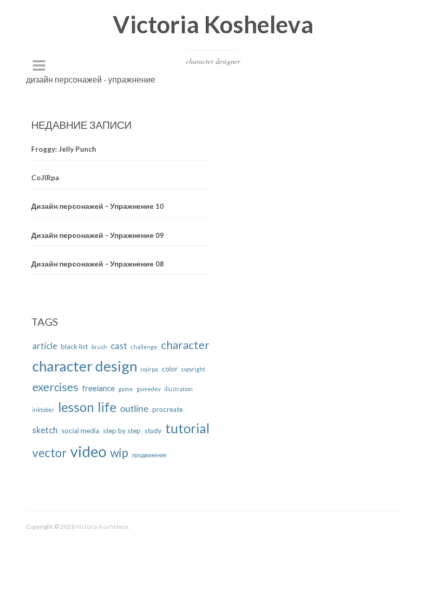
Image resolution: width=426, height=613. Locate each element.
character (185, 345)
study (153, 431)
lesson (76, 407)
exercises (55, 387)
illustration (178, 388)
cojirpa (149, 369)
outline (134, 408)
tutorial (187, 428)
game (125, 388)
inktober (43, 409)
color (170, 369)
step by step (122, 431)
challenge (144, 346)
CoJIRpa (45, 178)
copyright (193, 369)
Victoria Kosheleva (213, 24)
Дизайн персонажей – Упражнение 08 (97, 264)
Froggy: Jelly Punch (63, 149)
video (88, 451)
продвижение (149, 454)
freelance (98, 388)
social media (80, 431)
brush (99, 346)
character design (84, 366)
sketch (45, 429)
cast (119, 345)
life (107, 407)
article (44, 345)
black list (74, 346)
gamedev (149, 388)
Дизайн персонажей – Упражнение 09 (97, 235)
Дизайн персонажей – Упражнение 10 (97, 206)
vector (49, 453)
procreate (167, 409)
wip (119, 453)
